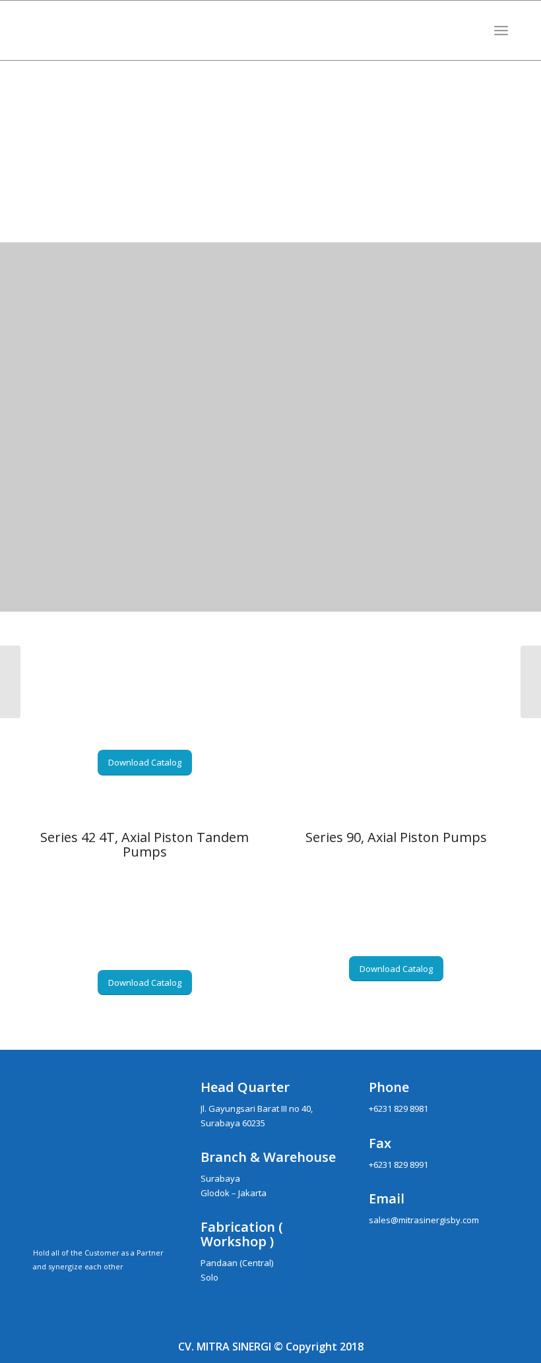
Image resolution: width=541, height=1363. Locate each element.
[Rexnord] (531, 682)
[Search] (472, 30)
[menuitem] (472, 30)
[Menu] (501, 30)
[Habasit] (10, 682)
